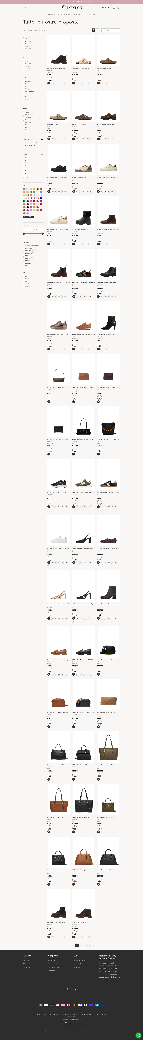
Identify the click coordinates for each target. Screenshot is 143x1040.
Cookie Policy (77, 967)
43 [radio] (59, 83)
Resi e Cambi (52, 964)
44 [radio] (62, 83)
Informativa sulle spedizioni (88, 1031)
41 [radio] (52, 83)
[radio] (50, 79)
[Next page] (93, 945)
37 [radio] (77, 83)
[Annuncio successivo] (119, 2)
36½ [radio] (74, 296)
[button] (25, 7)
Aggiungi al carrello (68, 37)
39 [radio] (83, 83)
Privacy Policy (78, 964)
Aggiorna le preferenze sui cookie (71, 1019)
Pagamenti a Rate (54, 967)
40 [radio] (48, 83)
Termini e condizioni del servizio (69, 1031)
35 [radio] (73, 618)
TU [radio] (48, 401)
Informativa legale (104, 1031)
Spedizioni (51, 960)
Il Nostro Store (27, 964)
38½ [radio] (59, 506)
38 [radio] (80, 83)
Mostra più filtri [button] (28, 216)
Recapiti (115, 1031)
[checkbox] (24, 189)
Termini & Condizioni (80, 960)
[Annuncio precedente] (23, 2)
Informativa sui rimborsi (34, 1031)
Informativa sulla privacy (50, 1031)
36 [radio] (73, 83)
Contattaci (51, 970)
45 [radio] (65, 83)
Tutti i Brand (27, 967)
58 (90, 945)
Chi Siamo (26, 960)
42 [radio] (55, 83)
